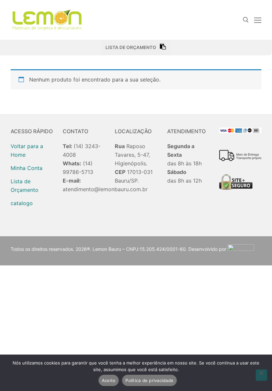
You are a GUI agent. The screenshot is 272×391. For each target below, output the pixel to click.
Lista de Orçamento (24, 185)
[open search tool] (246, 20)
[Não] (261, 375)
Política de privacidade (149, 380)
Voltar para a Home (27, 150)
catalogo (22, 203)
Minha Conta (26, 168)
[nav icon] (257, 20)
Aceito (109, 380)
